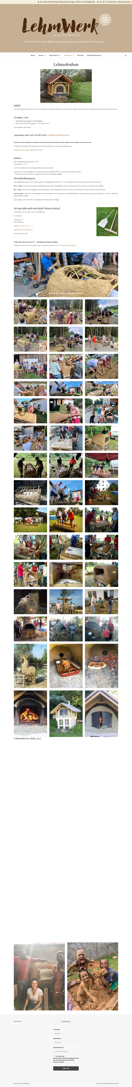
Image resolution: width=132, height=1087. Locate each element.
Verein (41, 55)
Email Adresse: (58, 1047)
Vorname (56, 1029)
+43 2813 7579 (24, 226)
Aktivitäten (53, 55)
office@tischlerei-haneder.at (23, 230)
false (19, 275)
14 (80, 293)
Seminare (68, 55)
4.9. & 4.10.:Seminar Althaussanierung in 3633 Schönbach (67, 1)
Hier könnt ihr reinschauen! (67, 245)
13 (77, 293)
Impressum (17, 1021)
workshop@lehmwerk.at (57, 135)
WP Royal (26, 1083)
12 (75, 293)
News (33, 55)
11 (73, 293)
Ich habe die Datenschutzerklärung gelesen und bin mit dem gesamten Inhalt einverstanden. (66, 1059)
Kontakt (80, 55)
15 (82, 293)
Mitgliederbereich (94, 55)
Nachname (57, 1038)
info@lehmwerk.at (20, 150)
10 (70, 293)
